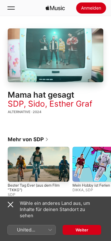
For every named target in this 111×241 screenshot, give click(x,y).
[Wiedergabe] (55, 55)
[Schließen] (10, 204)
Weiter (82, 229)
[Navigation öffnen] (11, 8)
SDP (16, 103)
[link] (28, 139)
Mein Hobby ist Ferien (91, 185)
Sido (36, 103)
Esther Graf (70, 103)
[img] (55, 8)
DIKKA (78, 190)
